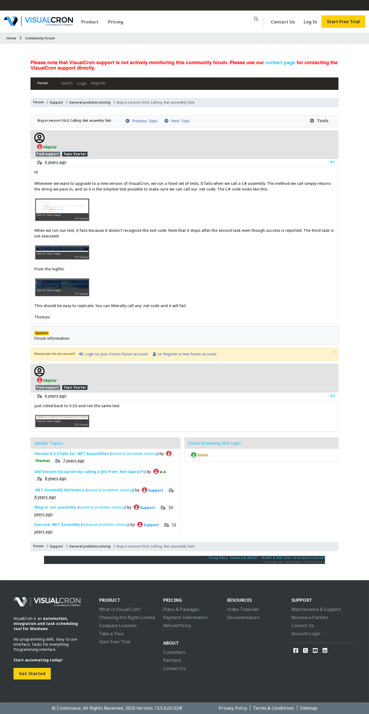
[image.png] (62, 219)
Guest (202, 455)
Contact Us (283, 22)
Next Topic (179, 120)
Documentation (243, 617)
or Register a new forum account (187, 353)
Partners (172, 660)
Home (11, 38)
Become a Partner (309, 617)
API (141, 471)
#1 (332, 161)
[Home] (38, 23)
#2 (332, 395)
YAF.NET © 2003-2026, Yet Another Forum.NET (293, 558)
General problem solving (89, 102)
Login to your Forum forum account (115, 353)
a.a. (163, 471)
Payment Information (185, 617)
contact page (280, 62)
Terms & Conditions (273, 708)
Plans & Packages (181, 609)
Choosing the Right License (127, 617)
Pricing (115, 22)
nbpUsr (49, 146)
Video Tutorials (243, 609)
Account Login (306, 634)
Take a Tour (111, 634)
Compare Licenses (118, 625)
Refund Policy (177, 625)
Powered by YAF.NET (244, 558)
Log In (310, 22)
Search (67, 83)
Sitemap (308, 708)
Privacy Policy (218, 558)
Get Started (32, 673)
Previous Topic (144, 120)
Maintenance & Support (316, 609)
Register (98, 83)
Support (56, 102)
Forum (43, 83)
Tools (321, 121)
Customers (174, 652)
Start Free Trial (343, 22)
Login (82, 83)
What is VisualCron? (120, 609)
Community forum (40, 38)
